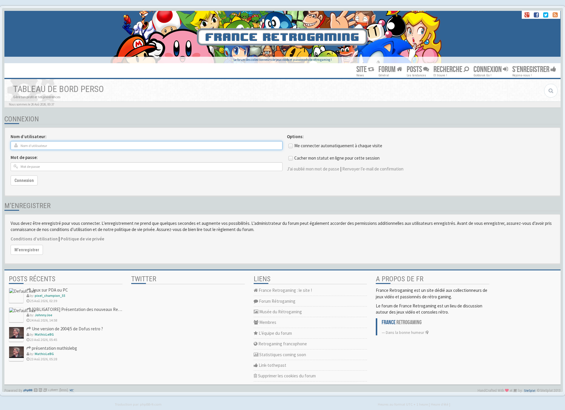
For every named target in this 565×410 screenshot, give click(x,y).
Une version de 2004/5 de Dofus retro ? (67, 329)
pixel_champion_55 (50, 295)
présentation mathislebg (54, 348)
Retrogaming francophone (282, 344)
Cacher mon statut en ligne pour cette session (337, 158)
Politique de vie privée (82, 239)
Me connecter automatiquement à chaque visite (338, 145)
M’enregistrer (26, 249)
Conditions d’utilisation (34, 239)
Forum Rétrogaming (276, 301)
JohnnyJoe (43, 315)
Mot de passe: (24, 157)
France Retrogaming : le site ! (285, 290)
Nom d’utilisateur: (28, 136)
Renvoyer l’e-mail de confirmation (372, 169)
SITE (362, 69)
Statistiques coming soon (282, 354)
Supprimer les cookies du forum (286, 376)
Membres (267, 322)
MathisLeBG (44, 334)
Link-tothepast (272, 365)
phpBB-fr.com (151, 404)
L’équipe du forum (275, 333)
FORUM (387, 69)
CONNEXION (488, 69)
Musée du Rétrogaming (280, 311)
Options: (295, 136)
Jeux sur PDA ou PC (49, 290)
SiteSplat (529, 391)
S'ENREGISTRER (531, 69)
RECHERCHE (448, 69)
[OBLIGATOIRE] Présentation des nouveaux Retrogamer (83, 309)
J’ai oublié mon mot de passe (313, 169)
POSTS (415, 69)
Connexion (24, 180)
